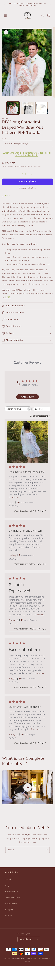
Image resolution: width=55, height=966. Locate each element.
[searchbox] (16, 409)
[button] (5, 15)
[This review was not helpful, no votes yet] (43, 511)
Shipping (9, 910)
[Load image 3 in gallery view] (41, 108)
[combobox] (40, 416)
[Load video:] (27, 787)
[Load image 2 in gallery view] (27, 108)
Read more (14, 497)
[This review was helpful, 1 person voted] (39, 628)
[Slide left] (3, 109)
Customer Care (11, 892)
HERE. (7, 297)
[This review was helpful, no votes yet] (39, 511)
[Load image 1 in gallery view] (13, 108)
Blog (7, 885)
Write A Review (27, 396)
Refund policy (11, 904)
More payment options (27, 188)
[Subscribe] (47, 850)
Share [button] (7, 195)
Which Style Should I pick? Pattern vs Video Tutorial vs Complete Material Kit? (27, 154)
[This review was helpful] (39, 563)
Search (8, 879)
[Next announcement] (50, 4)
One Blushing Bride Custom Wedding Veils (26, 958)
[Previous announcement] (5, 4)
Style (4, 138)
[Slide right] (52, 109)
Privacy (8, 916)
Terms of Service (12, 898)
